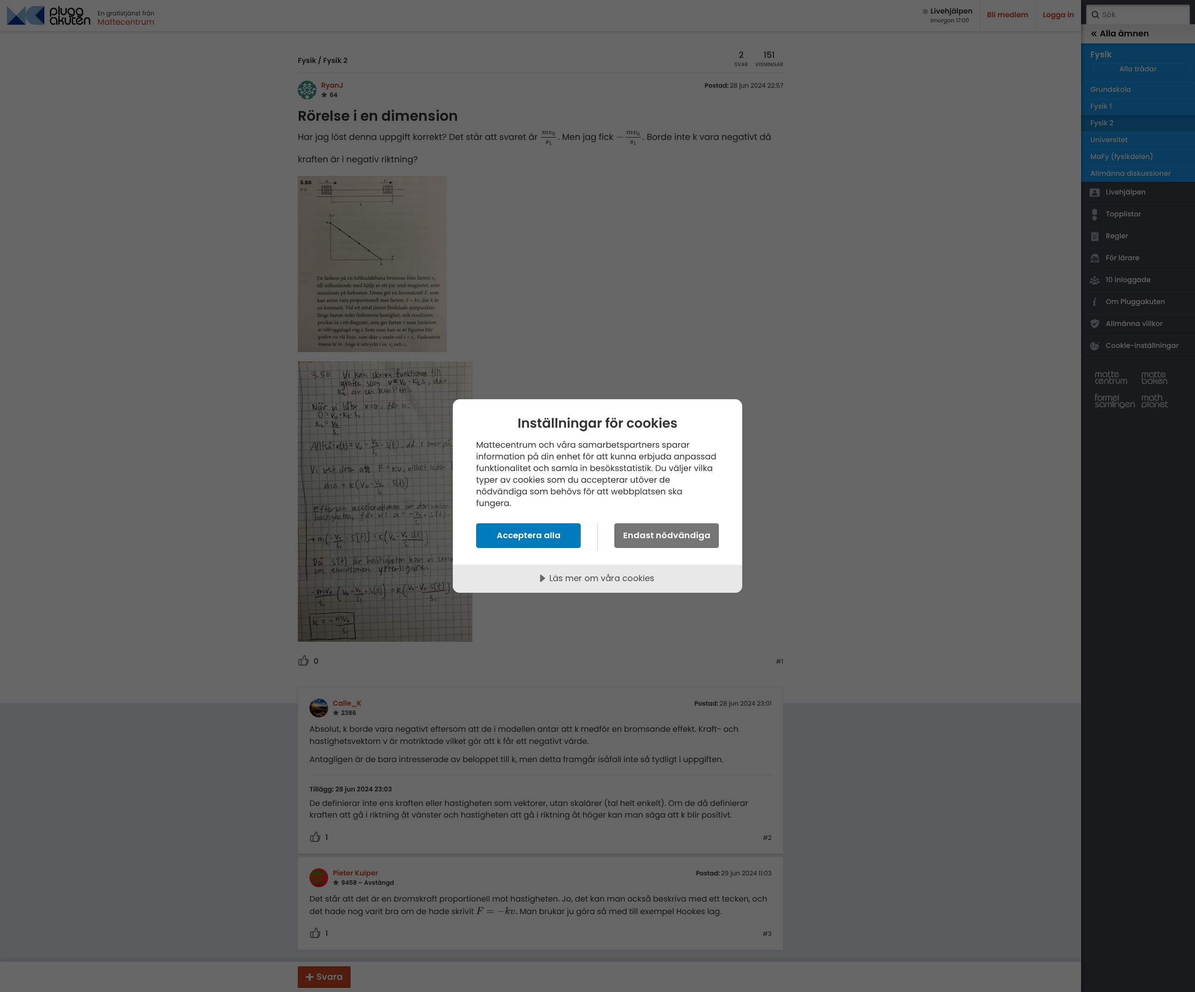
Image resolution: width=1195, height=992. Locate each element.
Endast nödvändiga (666, 535)
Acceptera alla (529, 535)
